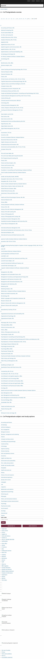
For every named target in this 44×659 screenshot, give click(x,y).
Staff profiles (5, 541)
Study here (4, 528)
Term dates (4, 580)
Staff (3, 561)
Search (3, 522)
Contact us (4, 537)
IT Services (4, 547)
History (3, 576)
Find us (3, 532)
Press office (4, 543)
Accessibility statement (7, 657)
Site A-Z (3, 655)
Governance (4, 574)
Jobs (3, 548)
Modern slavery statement (8, 571)
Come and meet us (11, 526)
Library (3, 545)
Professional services (6, 550)
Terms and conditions (7, 653)
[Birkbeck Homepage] (4, 4)
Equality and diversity (7, 569)
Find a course (5, 530)
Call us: (8, 539)
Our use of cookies (6, 650)
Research (4, 556)
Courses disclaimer (6, 567)
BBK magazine (5, 565)
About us (4, 564)
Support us (4, 534)
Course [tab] (2, 9)
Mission (3, 578)
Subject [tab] (5, 9)
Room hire (4, 552)
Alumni (3, 560)
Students (4, 554)
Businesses (4, 558)
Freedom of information (7, 573)
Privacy (3, 652)
